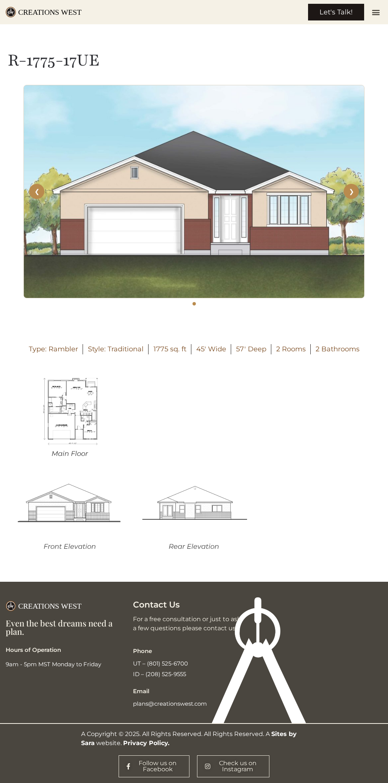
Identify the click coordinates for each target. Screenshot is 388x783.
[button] (376, 12)
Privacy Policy (145, 743)
